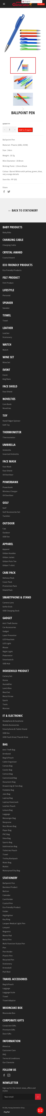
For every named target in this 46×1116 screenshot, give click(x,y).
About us (6, 1046)
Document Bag (9, 782)
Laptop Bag (8, 798)
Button (6, 891)
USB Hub (6, 663)
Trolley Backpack (10, 858)
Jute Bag (6, 794)
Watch (5, 349)
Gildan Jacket (8, 557)
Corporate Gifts (9, 1025)
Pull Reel (6, 971)
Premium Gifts (9, 1029)
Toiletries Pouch (10, 850)
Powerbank (8, 487)
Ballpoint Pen (9, 883)
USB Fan (6, 536)
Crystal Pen (8, 903)
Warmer (6, 708)
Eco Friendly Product (12, 907)
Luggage (6, 814)
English (27, 2)
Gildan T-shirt (9, 565)
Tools (5, 704)
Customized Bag (10, 778)
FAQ (4, 1054)
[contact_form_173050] (40, 1110)
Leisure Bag (8, 810)
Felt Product (8, 283)
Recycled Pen (8, 959)
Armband (7, 753)
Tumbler (6, 516)
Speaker (6, 308)
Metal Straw (8, 696)
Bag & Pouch (8, 757)
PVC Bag (6, 834)
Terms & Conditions (11, 1058)
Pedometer (8, 655)
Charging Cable (9, 245)
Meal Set (6, 692)
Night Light (8, 651)
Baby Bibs (7, 232)
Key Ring (6, 919)
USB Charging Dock (11, 610)
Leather (6, 333)
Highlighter (8, 915)
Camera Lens (8, 602)
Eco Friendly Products (12, 270)
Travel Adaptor (9, 1000)
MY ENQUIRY (41, 4)
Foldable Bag (8, 790)
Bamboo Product (10, 887)
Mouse (5, 647)
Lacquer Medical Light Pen (14, 923)
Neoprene (7, 822)
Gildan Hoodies (9, 553)
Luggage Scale (9, 992)
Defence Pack (8, 578)
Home (5, 680)
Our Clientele (8, 1062)
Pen (4, 947)
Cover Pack (7, 582)
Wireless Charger (10, 491)
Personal (6, 295)
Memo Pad (7, 935)
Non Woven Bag (9, 826)
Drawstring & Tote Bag (12, 786)
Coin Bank (7, 404)
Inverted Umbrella (11, 454)
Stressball (7, 967)
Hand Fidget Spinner (11, 421)
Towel (5, 320)
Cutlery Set (7, 676)
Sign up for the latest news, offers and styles (19, 1089)
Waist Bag (7, 862)
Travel (5, 854)
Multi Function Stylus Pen (14, 943)
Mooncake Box (9, 1013)
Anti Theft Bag (9, 749)
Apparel (6, 549)
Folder (5, 911)
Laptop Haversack (10, 802)
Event (5, 375)
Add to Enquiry (25, 130)
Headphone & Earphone (13, 721)
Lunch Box (7, 688)
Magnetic (7, 931)
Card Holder (8, 899)
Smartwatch (8, 659)
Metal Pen (7, 939)
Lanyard (6, 927)
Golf (4, 508)
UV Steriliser (8, 474)
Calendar (6, 895)
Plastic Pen (8, 955)
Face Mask (7, 466)
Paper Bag (7, 830)
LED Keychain (8, 639)
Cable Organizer (10, 761)
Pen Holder (7, 951)
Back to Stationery (24, 210)
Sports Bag (7, 842)
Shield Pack (7, 590)
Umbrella (7, 450)
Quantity (6, 124)
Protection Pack (10, 586)
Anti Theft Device (10, 623)
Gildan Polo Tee (9, 561)
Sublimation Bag (10, 846)
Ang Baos (7, 379)
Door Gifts (7, 1033)
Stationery (7, 337)
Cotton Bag (8, 774)
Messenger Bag (9, 818)
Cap (4, 528)
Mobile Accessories (11, 725)
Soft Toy (6, 425)
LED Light (7, 643)
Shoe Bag (7, 838)
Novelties (7, 408)
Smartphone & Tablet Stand (15, 729)
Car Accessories (9, 627)
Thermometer (9, 437)
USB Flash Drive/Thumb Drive (15, 737)
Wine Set (6, 362)
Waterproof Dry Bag (11, 870)
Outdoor (6, 532)
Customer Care (9, 1050)
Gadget (6, 631)
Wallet (5, 866)
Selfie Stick (7, 606)
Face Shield (7, 391)
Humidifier (7, 684)
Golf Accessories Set (11, 512)
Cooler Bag (7, 770)
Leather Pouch (9, 806)
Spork (5, 700)
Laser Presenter (9, 635)
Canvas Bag (8, 765)
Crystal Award (9, 257)
